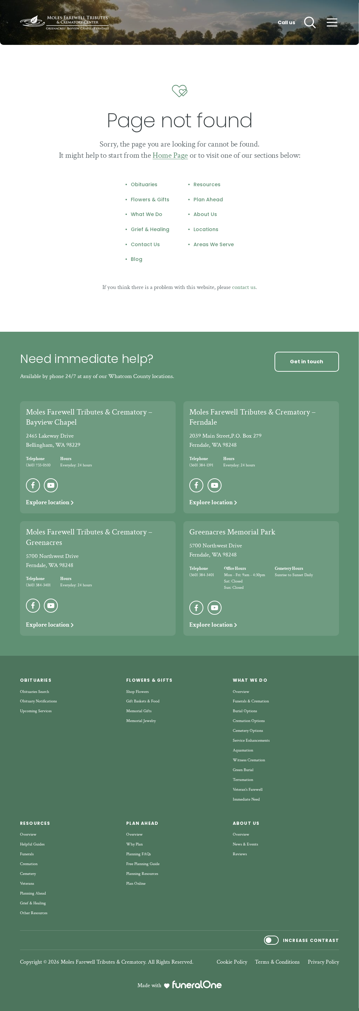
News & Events (245, 844)
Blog (136, 259)
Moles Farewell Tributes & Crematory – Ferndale (252, 417)
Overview (241, 691)
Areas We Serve (214, 245)
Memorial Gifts (138, 711)
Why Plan (134, 844)
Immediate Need (246, 799)
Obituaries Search (34, 691)
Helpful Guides (32, 844)
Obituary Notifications (38, 701)
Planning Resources (142, 873)
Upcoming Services (36, 711)
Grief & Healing (150, 230)
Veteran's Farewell (248, 789)
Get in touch (306, 361)
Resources (207, 185)
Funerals (27, 854)
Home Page (170, 155)
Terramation (243, 779)
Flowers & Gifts (150, 200)
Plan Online (135, 883)
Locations (206, 230)
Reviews (240, 854)
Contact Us (145, 245)
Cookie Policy (232, 962)
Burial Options (245, 711)
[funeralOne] (197, 984)
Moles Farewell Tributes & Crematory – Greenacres (89, 537)
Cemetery (28, 873)
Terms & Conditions (277, 962)
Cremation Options (249, 720)
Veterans (27, 883)
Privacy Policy (323, 962)
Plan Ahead (208, 200)
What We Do (146, 214)
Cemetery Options (248, 730)
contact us (244, 287)
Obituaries (144, 185)
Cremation (29, 864)
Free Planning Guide (143, 864)
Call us (286, 23)
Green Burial (243, 770)
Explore (47, 502)
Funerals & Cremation (251, 701)
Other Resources (33, 913)
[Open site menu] (332, 22)
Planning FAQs (138, 854)
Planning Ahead (33, 893)
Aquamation (243, 750)
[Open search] (310, 22)
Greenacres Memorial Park (232, 532)
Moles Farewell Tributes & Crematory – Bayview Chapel (89, 417)
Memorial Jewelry (141, 720)
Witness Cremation (249, 760)
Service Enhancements (251, 740)
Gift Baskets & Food (143, 701)
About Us (205, 214)
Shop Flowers (137, 691)
